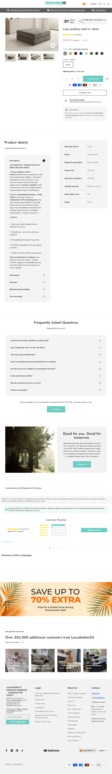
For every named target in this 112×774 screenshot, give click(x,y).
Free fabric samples (80, 49)
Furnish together (73, 713)
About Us (71, 701)
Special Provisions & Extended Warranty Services (46, 716)
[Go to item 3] (36, 57)
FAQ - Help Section (74, 709)
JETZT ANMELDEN (17, 722)
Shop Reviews (73, 721)
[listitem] (17, 691)
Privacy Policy (40, 703)
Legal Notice (39, 707)
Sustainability (72, 725)
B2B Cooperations (74, 736)
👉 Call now (56, 409)
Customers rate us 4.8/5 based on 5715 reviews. (23, 488)
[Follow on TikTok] (22, 750)
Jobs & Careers (73, 740)
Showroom (71, 705)
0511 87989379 (99, 698)
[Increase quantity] (78, 79)
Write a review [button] (94, 530)
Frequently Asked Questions (15, 148)
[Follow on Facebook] (6, 750)
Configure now (85, 93)
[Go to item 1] (10, 57)
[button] (68, 35)
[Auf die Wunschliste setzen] (107, 79)
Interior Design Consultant (77, 693)
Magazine (71, 729)
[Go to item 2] (23, 57)
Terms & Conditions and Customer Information (47, 694)
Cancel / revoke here (43, 722)
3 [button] (56, 548)
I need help (95, 693)
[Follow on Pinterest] (17, 750)
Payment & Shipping (75, 697)
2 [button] (53, 548)
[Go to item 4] (48, 57)
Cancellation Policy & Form (44, 711)
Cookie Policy (40, 700)
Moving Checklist (74, 717)
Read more (82, 464)
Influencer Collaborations (77, 733)
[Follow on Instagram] (11, 750)
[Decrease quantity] (66, 79)
